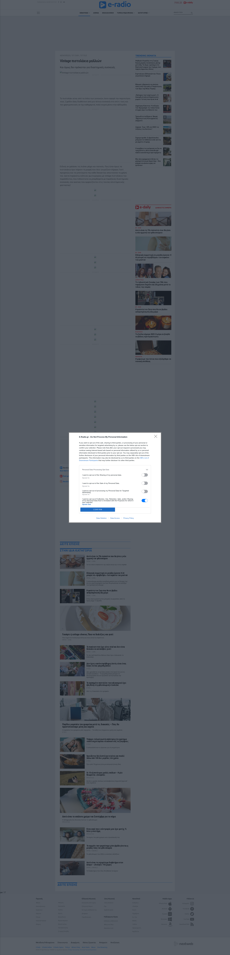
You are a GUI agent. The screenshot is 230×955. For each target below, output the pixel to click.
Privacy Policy (128, 518)
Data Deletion (101, 518)
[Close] (156, 437)
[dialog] (115, 477)
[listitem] (115, 469)
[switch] (145, 475)
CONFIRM (97, 509)
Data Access (115, 518)
